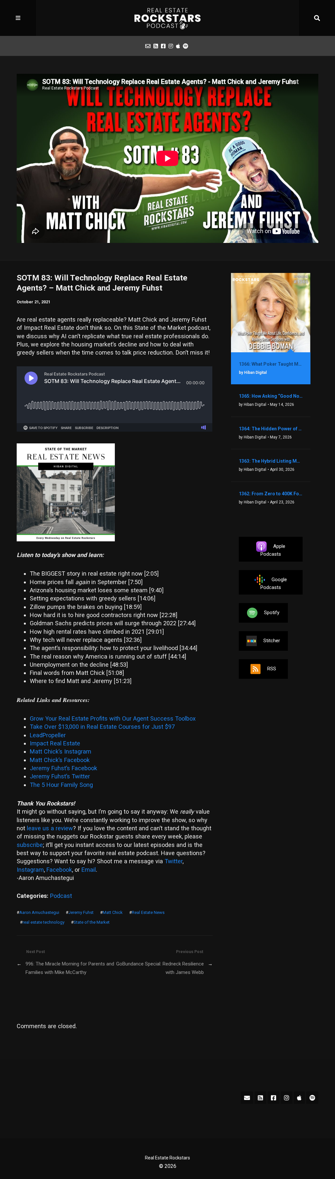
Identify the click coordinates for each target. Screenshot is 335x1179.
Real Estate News (148, 912)
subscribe (30, 844)
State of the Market (92, 922)
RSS (271, 669)
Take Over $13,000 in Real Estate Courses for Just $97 (102, 726)
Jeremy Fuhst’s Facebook (63, 768)
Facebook (59, 869)
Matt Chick (113, 912)
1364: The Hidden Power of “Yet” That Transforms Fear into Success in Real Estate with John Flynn (271, 428)
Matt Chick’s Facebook (60, 760)
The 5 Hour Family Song (61, 784)
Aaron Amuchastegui (39, 912)
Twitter (174, 861)
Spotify (271, 612)
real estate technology (43, 922)
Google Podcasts (273, 583)
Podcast (61, 895)
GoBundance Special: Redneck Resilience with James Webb (159, 968)
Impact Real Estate (55, 743)
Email (88, 869)
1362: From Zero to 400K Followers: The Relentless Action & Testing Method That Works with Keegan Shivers (271, 493)
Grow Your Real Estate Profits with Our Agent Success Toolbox (113, 718)
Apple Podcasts (272, 550)
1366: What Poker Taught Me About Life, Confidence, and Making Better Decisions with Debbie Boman (271, 364)
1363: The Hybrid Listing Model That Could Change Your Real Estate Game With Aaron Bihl (271, 461)
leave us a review (50, 828)
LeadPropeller (48, 735)
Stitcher (271, 641)
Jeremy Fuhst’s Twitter (60, 776)
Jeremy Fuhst (81, 912)
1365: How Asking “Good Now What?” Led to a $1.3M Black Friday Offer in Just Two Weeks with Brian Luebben (271, 396)
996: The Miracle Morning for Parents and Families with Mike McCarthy (70, 968)
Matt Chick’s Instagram (60, 751)
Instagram (30, 869)
